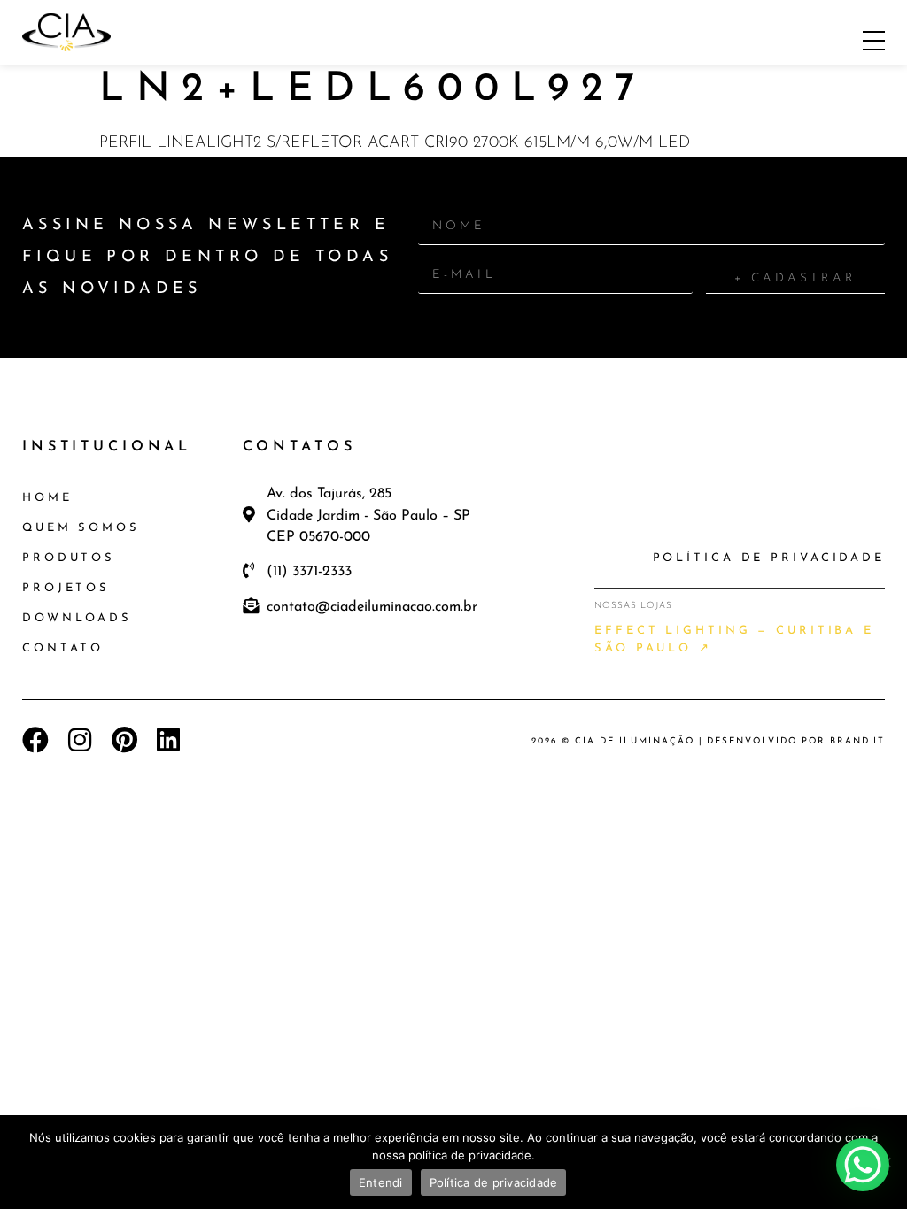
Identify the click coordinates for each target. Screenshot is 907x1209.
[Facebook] (35, 740)
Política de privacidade (494, 1182)
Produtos (68, 558)
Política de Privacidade (769, 558)
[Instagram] (79, 740)
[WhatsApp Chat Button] (862, 1164)
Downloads (77, 618)
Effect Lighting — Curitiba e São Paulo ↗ (734, 639)
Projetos (66, 588)
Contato (63, 648)
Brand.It (857, 741)
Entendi (381, 1182)
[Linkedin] (168, 740)
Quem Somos (81, 528)
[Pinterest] (124, 740)
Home (47, 498)
